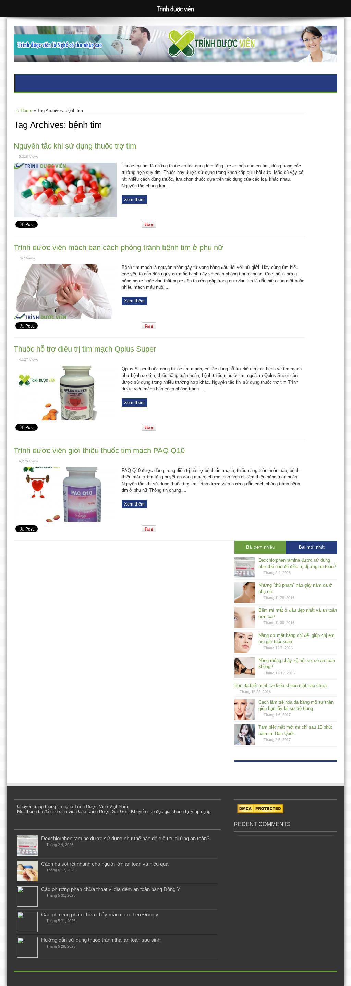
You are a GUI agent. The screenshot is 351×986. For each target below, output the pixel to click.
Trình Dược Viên (91, 806)
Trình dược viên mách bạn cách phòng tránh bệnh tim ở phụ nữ (118, 247)
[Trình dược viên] (175, 57)
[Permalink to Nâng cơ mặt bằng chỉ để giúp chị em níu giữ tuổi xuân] (244, 651)
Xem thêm (134, 199)
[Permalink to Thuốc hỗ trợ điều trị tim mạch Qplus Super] (65, 418)
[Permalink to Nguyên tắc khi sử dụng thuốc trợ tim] (65, 215)
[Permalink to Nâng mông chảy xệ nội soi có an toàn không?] (244, 676)
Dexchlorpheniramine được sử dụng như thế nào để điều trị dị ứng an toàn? (125, 838)
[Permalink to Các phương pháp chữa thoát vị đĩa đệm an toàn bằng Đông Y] (27, 905)
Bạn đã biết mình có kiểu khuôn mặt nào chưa (280, 685)
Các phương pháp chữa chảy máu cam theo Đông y (99, 914)
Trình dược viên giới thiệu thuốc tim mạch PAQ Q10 (99, 450)
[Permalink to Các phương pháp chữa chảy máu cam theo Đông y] (27, 930)
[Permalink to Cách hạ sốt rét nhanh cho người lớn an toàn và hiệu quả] (27, 879)
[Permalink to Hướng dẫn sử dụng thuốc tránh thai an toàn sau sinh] (27, 956)
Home (26, 110)
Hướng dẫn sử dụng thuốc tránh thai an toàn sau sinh (100, 940)
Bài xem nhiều (260, 547)
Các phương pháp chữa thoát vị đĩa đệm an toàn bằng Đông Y (110, 889)
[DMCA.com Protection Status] (260, 812)
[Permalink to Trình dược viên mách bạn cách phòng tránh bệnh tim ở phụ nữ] (65, 317)
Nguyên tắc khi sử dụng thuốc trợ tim (75, 146)
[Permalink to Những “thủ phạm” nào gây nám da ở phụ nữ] (244, 601)
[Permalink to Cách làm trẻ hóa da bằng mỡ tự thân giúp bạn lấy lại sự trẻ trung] (244, 718)
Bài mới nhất (312, 547)
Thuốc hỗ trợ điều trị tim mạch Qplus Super (85, 349)
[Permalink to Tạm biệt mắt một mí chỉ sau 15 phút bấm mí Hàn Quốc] (244, 743)
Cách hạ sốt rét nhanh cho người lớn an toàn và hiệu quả (104, 864)
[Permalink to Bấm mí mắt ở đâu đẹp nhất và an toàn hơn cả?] (244, 626)
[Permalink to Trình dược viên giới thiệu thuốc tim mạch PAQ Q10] (65, 520)
